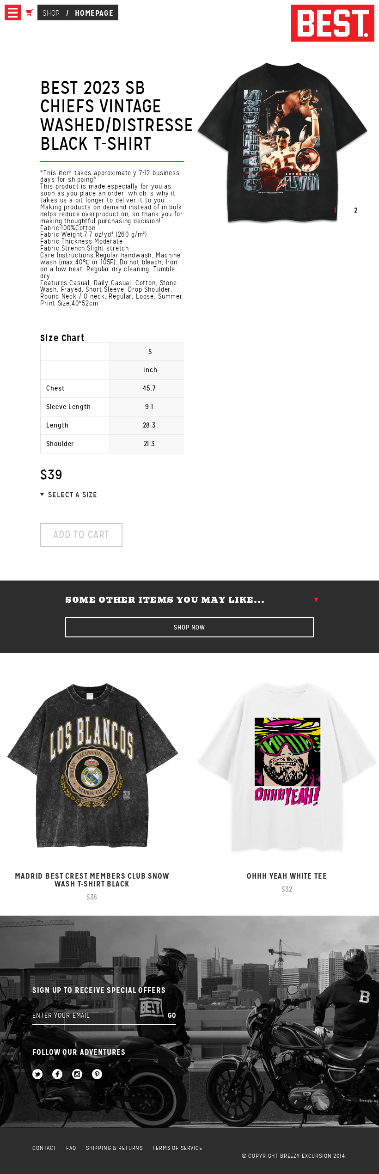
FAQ (71, 1148)
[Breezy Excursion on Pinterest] (97, 1075)
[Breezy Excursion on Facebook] (57, 1075)
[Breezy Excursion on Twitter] (37, 1075)
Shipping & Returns (114, 1148)
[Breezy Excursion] (332, 24)
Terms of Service (177, 1148)
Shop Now (189, 627)
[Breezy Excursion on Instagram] (77, 1075)
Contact (44, 1148)
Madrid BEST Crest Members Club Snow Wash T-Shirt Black (92, 880)
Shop (51, 13)
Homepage (94, 13)
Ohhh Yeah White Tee (287, 876)
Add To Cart (81, 534)
